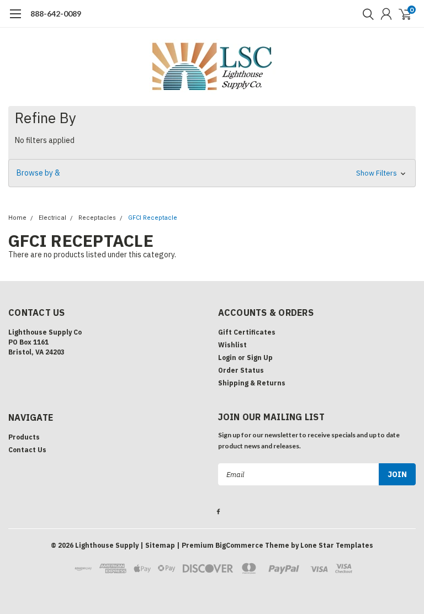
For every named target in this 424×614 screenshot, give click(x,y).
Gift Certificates (246, 332)
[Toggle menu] (15, 19)
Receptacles (97, 217)
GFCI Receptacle (152, 217)
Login (227, 357)
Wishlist (232, 345)
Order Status (241, 370)
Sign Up (260, 357)
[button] (212, 173)
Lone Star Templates (336, 545)
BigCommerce (239, 545)
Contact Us (27, 450)
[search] (365, 14)
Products (24, 437)
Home (17, 217)
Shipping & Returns (251, 383)
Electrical (52, 217)
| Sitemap (157, 545)
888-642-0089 (55, 13)
